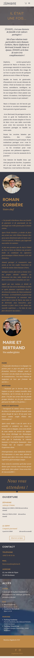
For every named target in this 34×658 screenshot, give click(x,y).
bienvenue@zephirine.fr (11, 564)
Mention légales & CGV (11, 640)
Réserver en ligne (17, 538)
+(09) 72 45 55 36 (8, 555)
